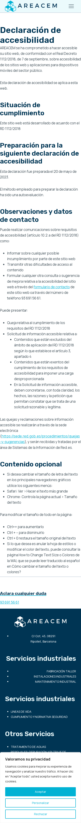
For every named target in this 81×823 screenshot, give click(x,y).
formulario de (44, 287)
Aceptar (40, 792)
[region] (40, 787)
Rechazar (40, 814)
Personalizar (40, 803)
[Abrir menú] (71, 6)
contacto (62, 287)
